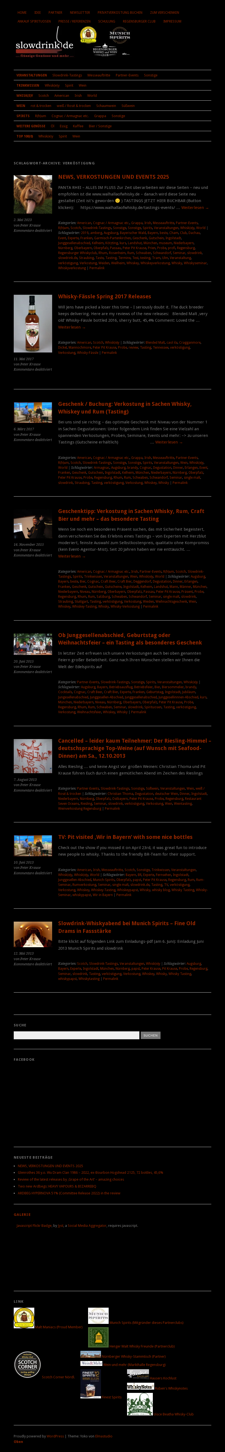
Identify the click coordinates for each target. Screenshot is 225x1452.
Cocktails (65, 692)
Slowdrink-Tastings (67, 75)
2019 (85, 233)
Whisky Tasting (182, 890)
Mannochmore (80, 347)
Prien (152, 248)
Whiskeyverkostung (155, 263)
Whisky (176, 263)
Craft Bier (124, 581)
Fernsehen (163, 875)
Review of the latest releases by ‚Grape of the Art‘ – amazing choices (71, 1179)
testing (145, 258)
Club (183, 233)
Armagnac (101, 468)
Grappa (100, 116)
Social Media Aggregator (87, 1226)
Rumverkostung (84, 885)
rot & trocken (41, 106)
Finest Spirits (111, 1397)
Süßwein (128, 106)
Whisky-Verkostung (125, 606)
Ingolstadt (173, 238)
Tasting (111, 258)
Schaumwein (106, 106)
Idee (37, 13)
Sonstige (151, 75)
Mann (174, 587)
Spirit (69, 85)
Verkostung (88, 263)
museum (165, 243)
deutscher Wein (166, 794)
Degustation (162, 468)
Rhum (103, 253)
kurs (123, 243)
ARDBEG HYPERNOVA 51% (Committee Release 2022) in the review (69, 1193)
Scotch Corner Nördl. (58, 1377)
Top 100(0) (24, 136)
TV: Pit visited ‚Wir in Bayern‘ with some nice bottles (125, 837)
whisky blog (161, 890)
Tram (156, 258)
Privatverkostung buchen (120, 13)
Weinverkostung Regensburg (79, 809)
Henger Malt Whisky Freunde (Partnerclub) (142, 1346)
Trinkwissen (27, 85)
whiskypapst (81, 895)
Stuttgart (81, 602)
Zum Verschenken (164, 13)
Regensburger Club (139, 21)
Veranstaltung (180, 258)
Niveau (85, 592)
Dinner (178, 468)
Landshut (135, 243)
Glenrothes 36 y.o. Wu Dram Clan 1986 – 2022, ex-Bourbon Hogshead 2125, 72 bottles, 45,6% (90, 1172)
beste (164, 233)
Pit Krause (169, 969)
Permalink (97, 268)
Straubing (86, 258)
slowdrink (194, 253)
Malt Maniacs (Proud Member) (58, 1327)
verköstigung (68, 263)
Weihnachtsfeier (89, 712)
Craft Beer (108, 581)
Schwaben (143, 253)
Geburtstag (154, 692)
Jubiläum (188, 692)
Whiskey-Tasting (84, 606)
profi (171, 248)
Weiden (104, 263)
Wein (82, 85)
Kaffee (78, 126)
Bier (83, 581)
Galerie (22, 1215)
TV (166, 885)
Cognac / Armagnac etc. (70, 116)
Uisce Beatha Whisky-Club (173, 1414)
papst (137, 880)
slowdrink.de (67, 258)
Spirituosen (153, 707)
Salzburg (103, 597)
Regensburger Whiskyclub (77, 253)
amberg (96, 233)
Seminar (179, 253)
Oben (18, 1442)
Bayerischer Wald (133, 233)
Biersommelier (173, 687)
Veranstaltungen (31, 75)
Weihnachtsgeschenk (171, 602)
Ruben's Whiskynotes (171, 1388)
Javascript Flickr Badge (34, 1226)
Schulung (106, 21)
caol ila (172, 343)
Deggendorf (142, 581)
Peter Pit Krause (134, 248)
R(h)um (40, 116)
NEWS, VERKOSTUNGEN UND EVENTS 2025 (113, 177)
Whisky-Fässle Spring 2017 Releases (104, 296)
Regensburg (186, 248)
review (133, 347)
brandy (132, 468)
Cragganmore (190, 343)
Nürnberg (65, 248)
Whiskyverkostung (72, 268)
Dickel (62, 347)
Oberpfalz (101, 248)
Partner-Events (127, 75)
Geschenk (140, 238)
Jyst (60, 1226)
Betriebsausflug (121, 687)
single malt (192, 478)
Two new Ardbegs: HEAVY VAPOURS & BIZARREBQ (57, 1186)
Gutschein (156, 238)
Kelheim (98, 243)
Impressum (172, 21)
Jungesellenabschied (73, 697)
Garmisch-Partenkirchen (112, 238)
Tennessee (160, 347)
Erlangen (191, 468)
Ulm (165, 258)
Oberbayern (83, 248)
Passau (115, 248)
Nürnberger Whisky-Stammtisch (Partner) (133, 1356)
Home (22, 13)
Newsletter (80, 13)
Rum (130, 253)
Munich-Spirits (104, 880)
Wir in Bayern (103, 895)
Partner (55, 13)
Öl (52, 126)
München (150, 243)
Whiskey (132, 263)
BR (140, 875)
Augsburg (111, 233)
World (92, 95)
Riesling (86, 804)
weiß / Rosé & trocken (74, 106)
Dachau (194, 233)
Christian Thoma (120, 794)
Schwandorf (162, 253)
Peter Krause (151, 969)
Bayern (153, 233)
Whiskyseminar (195, 263)
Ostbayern (120, 799)
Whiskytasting (89, 979)
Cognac (145, 468)
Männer (185, 587)
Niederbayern (184, 243)
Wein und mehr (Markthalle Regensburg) (134, 1365)
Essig (64, 126)
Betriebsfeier (143, 687)
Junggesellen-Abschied (106, 697)
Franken (86, 238)
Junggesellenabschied (74, 243)
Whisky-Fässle (87, 353)
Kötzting (111, 243)
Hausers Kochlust (162, 1378)
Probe (161, 248)
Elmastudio (104, 1436)
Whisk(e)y (52, 85)
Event (62, 238)
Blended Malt (155, 343)
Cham (173, 233)
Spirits (23, 116)
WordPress (55, 1436)
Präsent (187, 592)
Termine (124, 258)
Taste (99, 258)
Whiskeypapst (127, 890)
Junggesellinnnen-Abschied (178, 697)
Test (135, 258)
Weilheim (118, 263)
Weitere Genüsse (30, 126)
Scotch (43, 95)
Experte (73, 238)
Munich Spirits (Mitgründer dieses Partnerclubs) (146, 1323)
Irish (78, 95)
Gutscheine (113, 587)
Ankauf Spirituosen (34, 21)
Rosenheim (117, 253)
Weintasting (183, 804)
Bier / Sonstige (100, 126)
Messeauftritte (99, 75)
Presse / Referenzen (74, 21)
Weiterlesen (195, 207)
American (61, 95)
